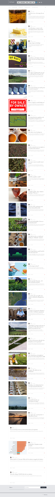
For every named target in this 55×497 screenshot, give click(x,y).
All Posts (10, 7)
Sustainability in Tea (21, 7)
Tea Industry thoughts (14, 7)
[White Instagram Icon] (41, 2)
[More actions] (44, 11)
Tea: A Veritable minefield (35, 7)
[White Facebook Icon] (38, 2)
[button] (45, 7)
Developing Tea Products (27, 7)
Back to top (45, 494)
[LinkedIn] (36, 2)
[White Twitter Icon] (39, 2)
